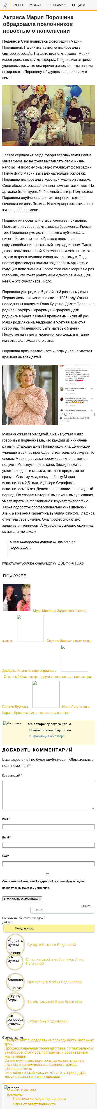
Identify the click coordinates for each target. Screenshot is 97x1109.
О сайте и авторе (21, 1089)
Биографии (56, 5)
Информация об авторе (47, 736)
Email (6, 837)
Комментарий (12, 775)
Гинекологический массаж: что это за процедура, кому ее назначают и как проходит (45, 1075)
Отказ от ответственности (34, 1104)
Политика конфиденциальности (39, 1098)
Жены (18, 5)
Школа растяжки (18, 1068)
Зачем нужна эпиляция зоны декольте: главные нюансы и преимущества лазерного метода (44, 1062)
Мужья (35, 5)
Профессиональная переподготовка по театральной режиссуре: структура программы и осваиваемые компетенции (49, 1052)
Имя (6, 819)
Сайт (5, 856)
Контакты (15, 1095)
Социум (78, 5)
